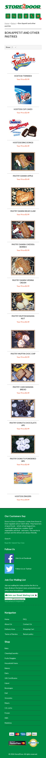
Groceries (8, 698)
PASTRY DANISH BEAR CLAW (23, 211)
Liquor (7, 683)
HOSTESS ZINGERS (23, 496)
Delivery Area (10, 629)
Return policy (28, 634)
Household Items (11, 663)
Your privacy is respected (14, 601)
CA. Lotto (8, 708)
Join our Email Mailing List (21, 595)
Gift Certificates (11, 678)
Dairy (7, 673)
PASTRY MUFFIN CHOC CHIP (23, 354)
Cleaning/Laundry (11, 653)
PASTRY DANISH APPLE (23, 176)
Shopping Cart (28, 629)
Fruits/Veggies (10, 658)
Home (7, 23)
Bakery (13, 23)
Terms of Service (11, 634)
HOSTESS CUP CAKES (23, 109)
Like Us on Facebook (23, 558)
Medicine (8, 723)
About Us (8, 624)
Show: (8, 47)
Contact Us (27, 624)
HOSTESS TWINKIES (23, 76)
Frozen (7, 713)
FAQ (24, 619)
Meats (7, 703)
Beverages (9, 688)
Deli (6, 693)
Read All (8, 543)
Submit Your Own (18, 543)
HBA (6, 718)
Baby (6, 648)
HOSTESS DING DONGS (23, 142)
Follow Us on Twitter (23, 569)
